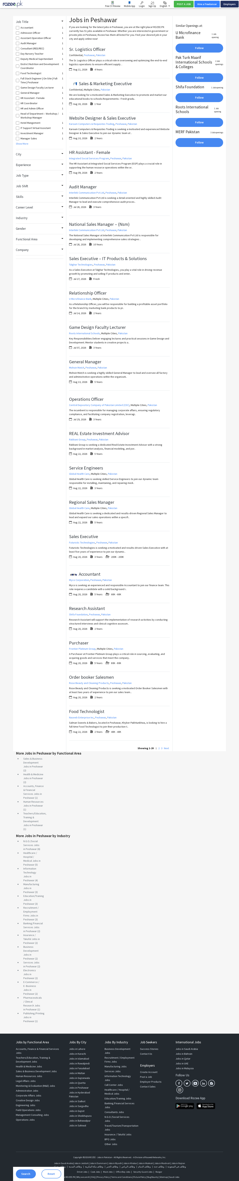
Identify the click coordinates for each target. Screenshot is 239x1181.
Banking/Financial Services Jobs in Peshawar (33, 927)
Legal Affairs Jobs (26, 1081)
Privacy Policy (103, 1177)
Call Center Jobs (114, 1085)
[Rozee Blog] (211, 1083)
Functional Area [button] (26, 239)
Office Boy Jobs (123, 1171)
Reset (51, 1174)
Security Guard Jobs (142, 1171)
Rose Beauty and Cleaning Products (89, 683)
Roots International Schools (84, 333)
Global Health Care (79, 473)
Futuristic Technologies (82, 542)
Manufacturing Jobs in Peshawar (31, 888)
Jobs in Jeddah (81, 1163)
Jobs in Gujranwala (79, 1078)
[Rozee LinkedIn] (203, 1083)
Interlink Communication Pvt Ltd (86, 192)
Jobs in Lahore (77, 1049)
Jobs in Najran (178, 1163)
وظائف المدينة (75, 1166)
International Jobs (188, 1042)
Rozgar (159, 1171)
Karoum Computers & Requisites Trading (91, 124)
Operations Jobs (25, 1119)
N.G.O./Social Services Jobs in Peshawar (31, 845)
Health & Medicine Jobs (29, 1066)
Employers (230, 4)
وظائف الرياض (128, 1166)
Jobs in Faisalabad (79, 1068)
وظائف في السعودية (176, 1166)
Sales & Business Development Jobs (36, 1071)
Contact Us (146, 1053)
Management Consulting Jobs (32, 1115)
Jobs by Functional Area (32, 1042)
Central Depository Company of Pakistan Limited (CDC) (99, 405)
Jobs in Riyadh (115, 1163)
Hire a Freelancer (207, 4)
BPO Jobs (110, 1139)
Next (166, 748)
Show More (22, 143)
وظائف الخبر (112, 1166)
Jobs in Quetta (77, 1082)
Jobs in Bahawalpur (80, 1120)
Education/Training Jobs (118, 1098)
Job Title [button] (22, 22)
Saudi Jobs (174, 1177)
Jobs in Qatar (183, 1058)
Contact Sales (148, 1086)
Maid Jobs (108, 1171)
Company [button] (22, 250)
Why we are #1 (83, 1177)
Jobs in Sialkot (77, 1101)
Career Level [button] (24, 207)
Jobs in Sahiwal (77, 1125)
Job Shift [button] (22, 186)
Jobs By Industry (116, 1042)
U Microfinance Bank (80, 299)
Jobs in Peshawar (79, 1087)
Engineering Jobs (25, 1105)
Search (25, 1174)
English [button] (164, 6)
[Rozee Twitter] (187, 1083)
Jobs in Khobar (130, 1163)
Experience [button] (23, 165)
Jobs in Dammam (98, 1163)
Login (142, 6)
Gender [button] (21, 229)
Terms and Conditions (121, 1177)
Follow (199, 48)
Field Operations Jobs (28, 1110)
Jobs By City (77, 1042)
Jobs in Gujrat (76, 1111)
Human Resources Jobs (29, 1076)
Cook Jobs (95, 1171)
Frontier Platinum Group (82, 648)
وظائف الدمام (144, 1166)
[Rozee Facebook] (179, 1083)
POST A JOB (184, 4)
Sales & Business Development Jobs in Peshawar (33, 762)
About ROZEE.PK (67, 1177)
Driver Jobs (82, 1171)
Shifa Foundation (78, 614)
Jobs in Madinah (162, 1163)
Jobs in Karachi (77, 1053)
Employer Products (151, 1081)
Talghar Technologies (81, 264)
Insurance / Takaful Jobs (118, 1134)
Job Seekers (148, 1042)
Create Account (148, 1072)
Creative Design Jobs (28, 1100)
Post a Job (146, 1077)
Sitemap (164, 1177)
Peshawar (89, 55)
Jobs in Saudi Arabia (187, 1049)
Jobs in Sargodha (79, 1106)
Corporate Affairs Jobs (28, 1095)
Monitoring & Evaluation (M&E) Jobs (35, 1085)
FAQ (93, 1177)
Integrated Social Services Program (89, 158)
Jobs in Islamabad (79, 1058)
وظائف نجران (59, 1166)
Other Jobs (111, 1144)
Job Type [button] (22, 175)
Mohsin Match (76, 367)
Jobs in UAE (182, 1063)
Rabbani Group (77, 439)
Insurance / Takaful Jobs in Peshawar (31, 939)
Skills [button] (19, 197)
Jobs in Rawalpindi (79, 1063)
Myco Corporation (79, 580)
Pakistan (100, 55)
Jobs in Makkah (145, 1163)
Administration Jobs (27, 1090)
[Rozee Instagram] (179, 1090)
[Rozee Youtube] (195, 1083)
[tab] (39, 22)
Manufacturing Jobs (116, 1066)
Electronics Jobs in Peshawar (29, 974)
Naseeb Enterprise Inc (81, 717)
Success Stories (149, 1049)
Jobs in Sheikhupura (80, 1115)
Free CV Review (112, 6)
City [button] (18, 154)
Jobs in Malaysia (185, 1068)
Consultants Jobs (114, 1112)
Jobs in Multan (77, 1073)
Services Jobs (113, 1071)
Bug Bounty (152, 1177)
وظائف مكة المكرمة (94, 1166)
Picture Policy (139, 1177)
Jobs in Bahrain (184, 1053)
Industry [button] (21, 218)
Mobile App (129, 6)
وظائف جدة (159, 1166)
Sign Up (152, 6)
